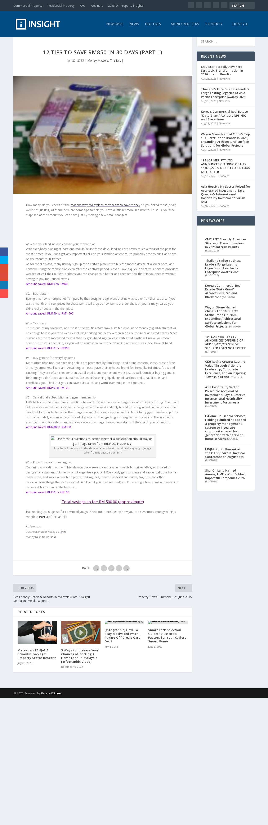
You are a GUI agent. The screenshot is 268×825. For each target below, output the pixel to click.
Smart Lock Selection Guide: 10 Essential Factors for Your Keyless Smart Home (167, 635)
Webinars (96, 6)
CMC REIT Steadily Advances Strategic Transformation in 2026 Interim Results (222, 70)
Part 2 (43, 517)
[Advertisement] (125, 761)
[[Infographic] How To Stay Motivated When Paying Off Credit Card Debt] (124, 622)
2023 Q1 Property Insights (125, 6)
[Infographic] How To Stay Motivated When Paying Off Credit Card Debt (122, 635)
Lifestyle (240, 24)
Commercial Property (27, 6)
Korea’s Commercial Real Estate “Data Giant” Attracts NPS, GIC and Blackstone (224, 115)
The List (115, 60)
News (134, 24)
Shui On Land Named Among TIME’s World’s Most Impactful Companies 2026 (225, 474)
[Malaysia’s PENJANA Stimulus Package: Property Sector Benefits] (37, 632)
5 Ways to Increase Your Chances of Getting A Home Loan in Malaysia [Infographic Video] (80, 656)
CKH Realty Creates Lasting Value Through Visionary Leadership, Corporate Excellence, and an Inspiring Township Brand (225, 369)
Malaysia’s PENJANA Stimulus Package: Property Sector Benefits (37, 654)
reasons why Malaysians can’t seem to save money (105, 205)
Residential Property (61, 6)
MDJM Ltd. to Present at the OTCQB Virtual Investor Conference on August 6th (225, 453)
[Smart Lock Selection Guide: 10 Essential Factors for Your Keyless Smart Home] (168, 622)
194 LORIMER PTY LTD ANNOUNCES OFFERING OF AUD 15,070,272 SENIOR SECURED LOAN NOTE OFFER (225, 166)
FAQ (82, 6)
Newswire (114, 24)
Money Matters (185, 24)
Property (214, 24)
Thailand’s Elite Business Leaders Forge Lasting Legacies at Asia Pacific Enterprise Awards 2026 (225, 93)
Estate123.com (51, 693)
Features (153, 24)
